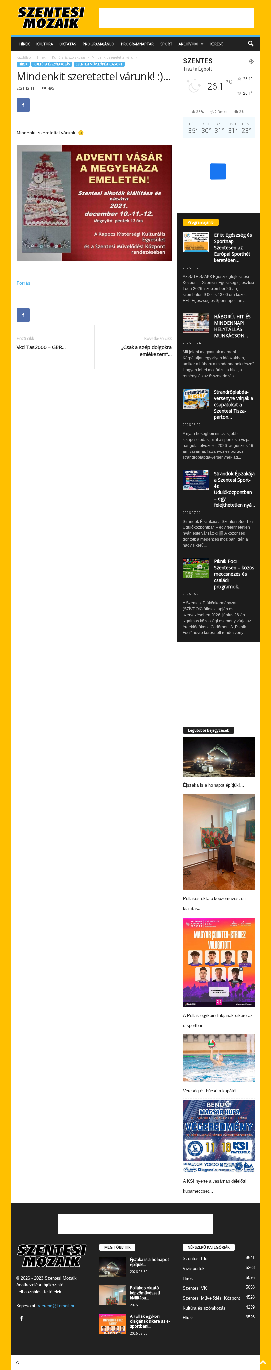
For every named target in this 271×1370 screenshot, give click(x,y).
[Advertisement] (176, 18)
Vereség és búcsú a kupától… (212, 1090)
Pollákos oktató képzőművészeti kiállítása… (145, 1293)
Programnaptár (137, 43)
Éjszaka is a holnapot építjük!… (213, 785)
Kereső (217, 43)
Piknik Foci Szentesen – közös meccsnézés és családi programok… (234, 574)
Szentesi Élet (196, 1258)
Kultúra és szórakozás (68, 57)
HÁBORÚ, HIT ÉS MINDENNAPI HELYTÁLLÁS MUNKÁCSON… (232, 326)
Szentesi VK (195, 1288)
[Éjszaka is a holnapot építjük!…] (219, 757)
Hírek (24, 43)
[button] (250, 44)
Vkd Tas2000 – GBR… (41, 347)
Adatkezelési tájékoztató (39, 1284)
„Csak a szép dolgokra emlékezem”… (146, 350)
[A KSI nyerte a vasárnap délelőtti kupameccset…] (219, 1136)
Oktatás (67, 43)
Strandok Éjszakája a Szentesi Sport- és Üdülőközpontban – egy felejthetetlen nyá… (234, 489)
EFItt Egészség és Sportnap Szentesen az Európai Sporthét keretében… (233, 247)
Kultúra (44, 43)
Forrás (23, 283)
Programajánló (98, 43)
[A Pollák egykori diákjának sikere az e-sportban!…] (219, 962)
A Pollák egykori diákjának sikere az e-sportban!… (150, 1321)
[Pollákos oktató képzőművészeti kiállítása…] (219, 842)
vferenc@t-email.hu (56, 1305)
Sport (166, 43)
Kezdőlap (24, 57)
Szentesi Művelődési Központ (99, 64)
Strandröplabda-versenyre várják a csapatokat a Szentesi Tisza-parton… (233, 404)
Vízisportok (194, 1268)
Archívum (188, 43)
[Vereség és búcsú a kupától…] (219, 1058)
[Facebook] (23, 105)
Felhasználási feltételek (38, 1291)
